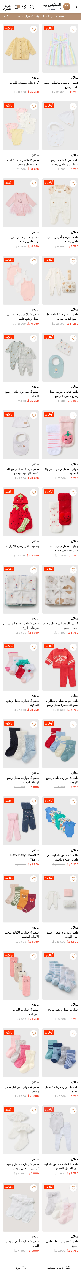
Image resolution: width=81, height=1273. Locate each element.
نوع (18, 1267)
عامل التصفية (55, 1267)
